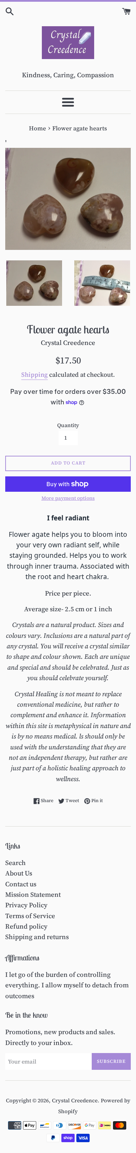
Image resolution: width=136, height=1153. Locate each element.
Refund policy (26, 926)
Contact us (20, 883)
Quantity (68, 425)
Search (15, 862)
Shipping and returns (37, 936)
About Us (18, 873)
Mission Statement (33, 894)
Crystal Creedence (75, 1100)
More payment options (68, 498)
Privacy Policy (26, 904)
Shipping (34, 374)
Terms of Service (30, 915)
